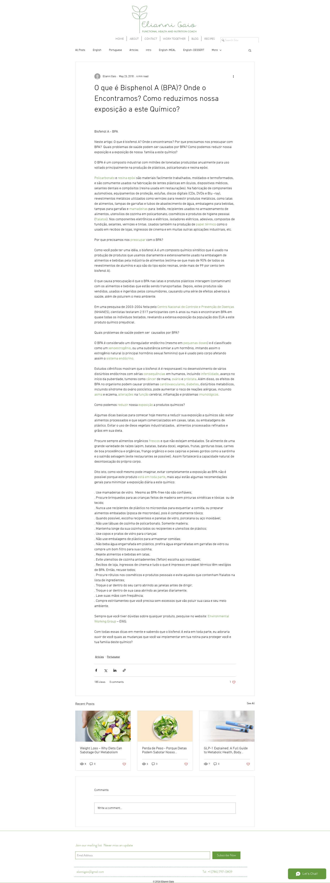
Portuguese (115, 50)
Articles (133, 50)
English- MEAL (167, 50)
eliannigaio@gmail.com (90, 871)
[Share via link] (124, 670)
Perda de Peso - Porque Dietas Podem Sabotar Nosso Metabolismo (164, 750)
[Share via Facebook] (96, 670)
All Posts (80, 50)
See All (251, 703)
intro (148, 50)
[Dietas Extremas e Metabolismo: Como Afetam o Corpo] (165, 726)
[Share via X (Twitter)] (105, 670)
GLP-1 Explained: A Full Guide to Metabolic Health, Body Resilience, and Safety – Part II (226, 750)
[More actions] (233, 76)
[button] (250, 50)
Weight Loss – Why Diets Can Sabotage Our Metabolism (101, 750)
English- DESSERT (193, 50)
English (97, 50)
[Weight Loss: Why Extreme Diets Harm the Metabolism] (103, 726)
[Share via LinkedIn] (115, 670)
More (215, 50)
